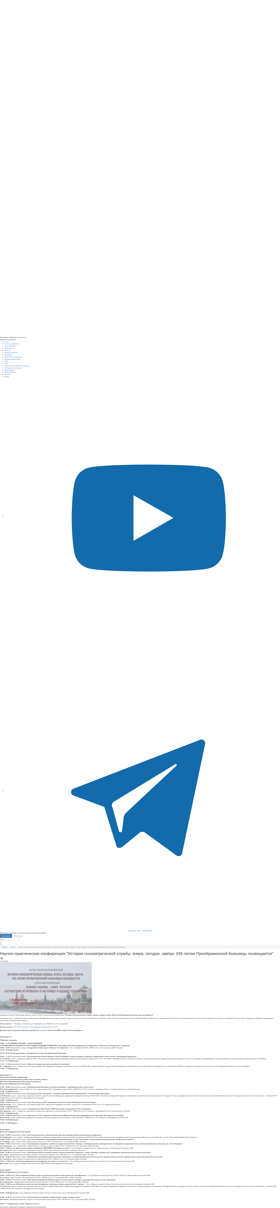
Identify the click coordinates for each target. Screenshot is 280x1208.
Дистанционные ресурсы (13, 368)
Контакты (7, 374)
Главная (5, 947)
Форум (6, 376)
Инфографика (9, 370)
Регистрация (18, 936)
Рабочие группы (10, 372)
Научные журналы (11, 352)
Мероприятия (9, 348)
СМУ (6, 363)
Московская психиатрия (13, 357)
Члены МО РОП (10, 346)
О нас (6, 341)
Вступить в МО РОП (11, 344)
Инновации (8, 355)
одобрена (43, 1030)
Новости (7, 350)
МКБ (6, 361)
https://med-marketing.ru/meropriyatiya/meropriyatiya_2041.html (35, 1027)
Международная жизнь (12, 359)
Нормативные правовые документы (17, 365)
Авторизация (6, 936)
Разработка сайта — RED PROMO (140, 931)
